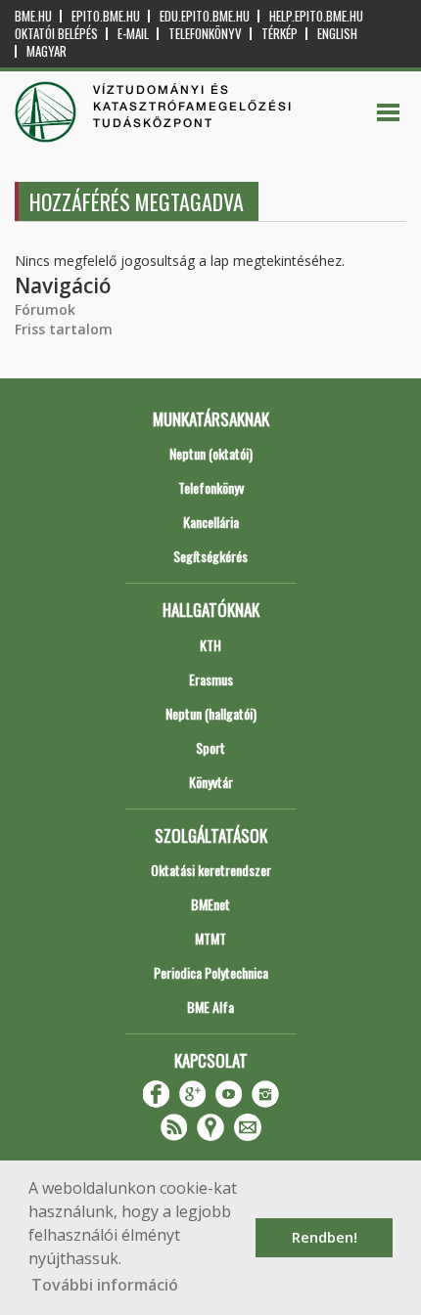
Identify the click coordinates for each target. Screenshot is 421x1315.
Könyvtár (211, 781)
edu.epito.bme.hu (205, 16)
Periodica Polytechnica (211, 972)
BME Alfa (210, 1006)
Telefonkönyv (205, 33)
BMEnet (210, 904)
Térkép (279, 33)
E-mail (133, 33)
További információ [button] (104, 1284)
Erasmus (211, 679)
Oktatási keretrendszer (211, 869)
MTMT (210, 938)
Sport (210, 747)
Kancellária (211, 521)
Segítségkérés (210, 556)
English (337, 33)
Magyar (46, 51)
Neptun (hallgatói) (211, 713)
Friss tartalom (64, 329)
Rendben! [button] (324, 1237)
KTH (210, 645)
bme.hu (33, 16)
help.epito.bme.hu (316, 16)
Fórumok (45, 309)
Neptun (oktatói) (211, 453)
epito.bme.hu (105, 16)
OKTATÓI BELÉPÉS (56, 33)
